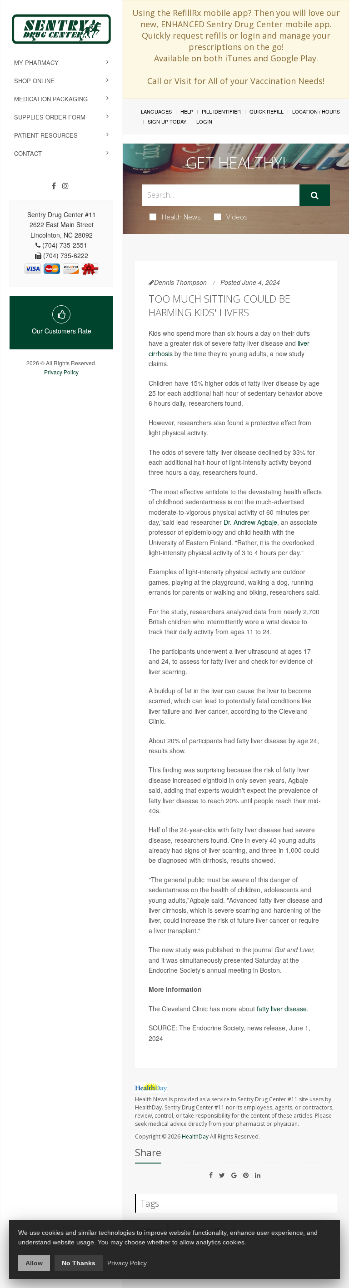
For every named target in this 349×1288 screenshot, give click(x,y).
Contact (28, 153)
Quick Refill (266, 111)
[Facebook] (54, 185)
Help (186, 111)
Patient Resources (46, 135)
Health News (181, 216)
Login (204, 121)
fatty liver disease (282, 1008)
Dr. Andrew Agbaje (250, 522)
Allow (34, 1263)
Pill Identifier (221, 111)
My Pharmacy (36, 62)
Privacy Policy (61, 372)
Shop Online (34, 80)
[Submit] (314, 195)
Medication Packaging (51, 98)
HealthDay (195, 1136)
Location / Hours (316, 111)
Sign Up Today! (168, 121)
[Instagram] (65, 185)
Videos (237, 216)
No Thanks (78, 1263)
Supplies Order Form (49, 117)
